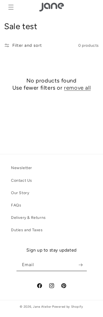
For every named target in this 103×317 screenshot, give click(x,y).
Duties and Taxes (27, 230)
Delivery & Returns (28, 217)
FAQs (16, 205)
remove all (77, 87)
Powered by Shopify (67, 306)
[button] (11, 7)
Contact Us (21, 180)
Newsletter (21, 168)
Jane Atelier (42, 306)
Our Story (20, 193)
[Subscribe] (81, 264)
